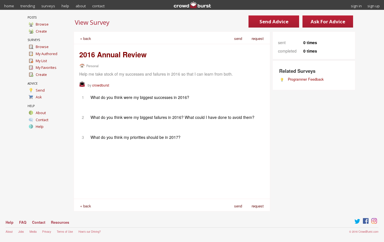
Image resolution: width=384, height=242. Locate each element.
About (9, 232)
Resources (60, 222)
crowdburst (100, 85)
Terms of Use (65, 232)
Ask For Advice (328, 21)
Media (33, 232)
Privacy (46, 232)
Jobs (21, 232)
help (65, 5)
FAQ (22, 222)
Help (9, 222)
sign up (373, 5)
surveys (48, 5)
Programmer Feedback (306, 79)
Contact (38, 222)
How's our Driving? (89, 232)
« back (85, 38)
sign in (356, 5)
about (81, 5)
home (9, 5)
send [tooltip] (238, 38)
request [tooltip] (258, 38)
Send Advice (273, 21)
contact (98, 5)
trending (28, 5)
